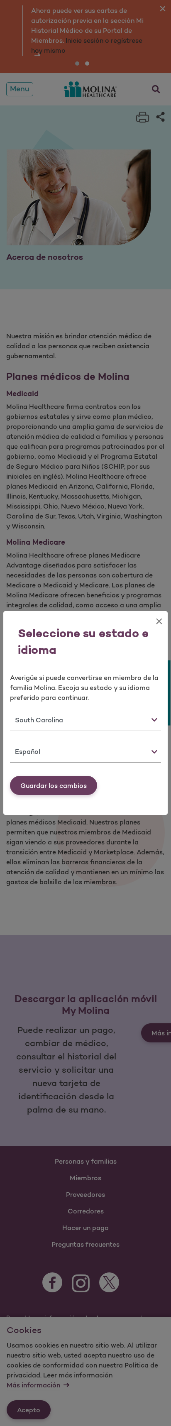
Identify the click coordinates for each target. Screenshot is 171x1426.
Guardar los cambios (53, 785)
